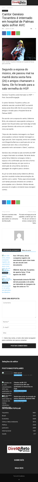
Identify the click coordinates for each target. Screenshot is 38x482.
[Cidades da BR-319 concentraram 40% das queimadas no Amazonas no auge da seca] (7, 389)
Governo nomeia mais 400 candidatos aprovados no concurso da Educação (10, 218)
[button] (3, 2)
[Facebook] (4, 33)
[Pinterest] (13, 33)
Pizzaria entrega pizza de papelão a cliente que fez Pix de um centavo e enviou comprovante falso (27, 219)
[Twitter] (9, 33)
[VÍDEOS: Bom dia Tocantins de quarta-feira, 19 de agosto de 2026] (7, 276)
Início (3, 7)
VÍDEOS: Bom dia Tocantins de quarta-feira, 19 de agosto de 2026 (23, 272)
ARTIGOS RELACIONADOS (11, 250)
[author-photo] (19, 240)
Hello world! (18, 373)
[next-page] (6, 291)
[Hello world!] (7, 375)
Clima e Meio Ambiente (20, 391)
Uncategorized (17, 375)
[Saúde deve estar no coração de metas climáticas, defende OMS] (7, 402)
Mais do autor (26, 250)
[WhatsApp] (18, 33)
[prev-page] (3, 291)
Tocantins (10, 7)
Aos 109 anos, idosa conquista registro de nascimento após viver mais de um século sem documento (24, 260)
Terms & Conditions (19, 476)
